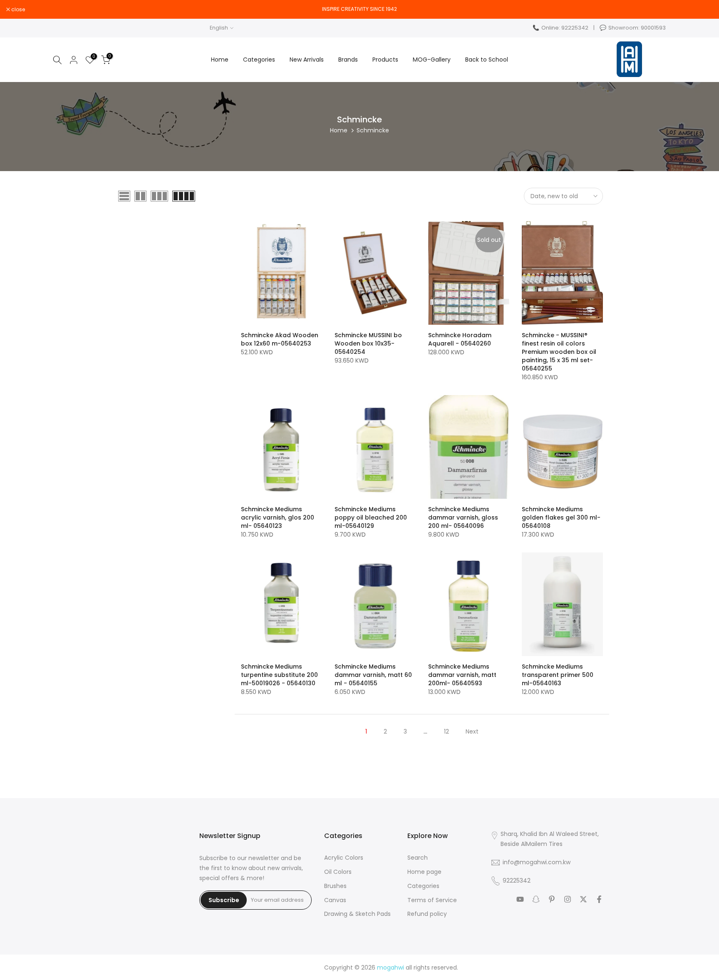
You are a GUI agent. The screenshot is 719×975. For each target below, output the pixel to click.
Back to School (486, 59)
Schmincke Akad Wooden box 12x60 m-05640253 (279, 339)
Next (472, 731)
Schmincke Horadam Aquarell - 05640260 (459, 339)
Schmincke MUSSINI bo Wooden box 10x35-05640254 (368, 343)
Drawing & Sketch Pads (357, 914)
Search (417, 858)
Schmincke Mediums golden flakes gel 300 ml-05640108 (561, 517)
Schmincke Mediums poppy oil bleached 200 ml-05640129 (371, 517)
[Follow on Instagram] (567, 899)
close (705, 9)
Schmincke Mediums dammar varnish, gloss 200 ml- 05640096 (463, 517)
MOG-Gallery (432, 59)
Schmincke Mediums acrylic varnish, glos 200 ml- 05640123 (277, 517)
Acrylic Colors (343, 858)
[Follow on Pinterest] (551, 899)
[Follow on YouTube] (520, 899)
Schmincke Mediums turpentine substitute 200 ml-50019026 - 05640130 (279, 674)
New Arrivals (307, 59)
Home (219, 59)
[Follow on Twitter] (583, 899)
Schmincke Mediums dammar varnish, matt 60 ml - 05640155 (373, 674)
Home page (424, 872)
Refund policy (427, 914)
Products (385, 59)
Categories (259, 59)
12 (446, 731)
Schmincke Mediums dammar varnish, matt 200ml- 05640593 (462, 674)
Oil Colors (338, 872)
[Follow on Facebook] (599, 899)
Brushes (335, 886)
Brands (348, 59)
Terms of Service (432, 900)
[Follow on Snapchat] (536, 899)
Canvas (335, 900)
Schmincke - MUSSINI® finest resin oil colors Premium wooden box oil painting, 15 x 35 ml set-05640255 (559, 352)
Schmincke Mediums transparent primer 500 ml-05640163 (557, 674)
